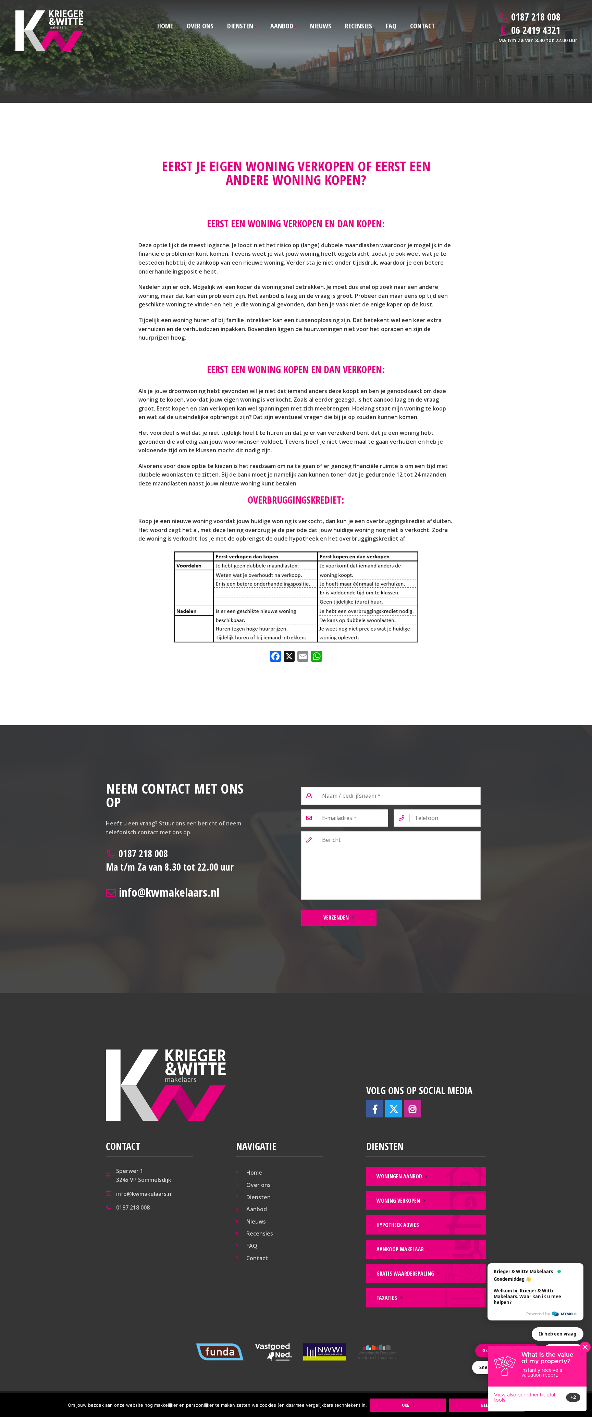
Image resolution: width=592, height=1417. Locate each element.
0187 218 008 (170, 860)
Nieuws (320, 25)
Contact (422, 25)
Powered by (538, 1314)
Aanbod (281, 25)
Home (165, 25)
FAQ (391, 25)
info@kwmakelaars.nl (167, 892)
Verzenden (336, 917)
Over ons (200, 25)
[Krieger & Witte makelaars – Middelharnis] (49, 30)
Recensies (358, 25)
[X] (289, 657)
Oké (405, 1405)
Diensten (240, 25)
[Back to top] (577, 14)
